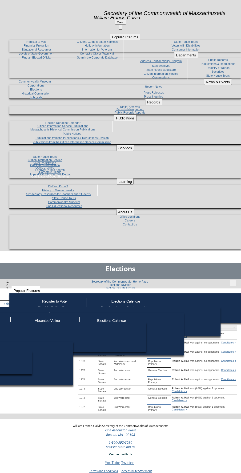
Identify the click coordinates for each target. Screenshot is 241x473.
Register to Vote (54, 301)
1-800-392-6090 (120, 442)
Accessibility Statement (136, 471)
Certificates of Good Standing (50, 176)
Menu (120, 22)
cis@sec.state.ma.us (120, 447)
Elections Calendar (125, 301)
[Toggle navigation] (233, 283)
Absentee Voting (47, 321)
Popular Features (27, 291)
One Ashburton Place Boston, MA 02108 (120, 432)
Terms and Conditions (103, 471)
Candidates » (228, 342)
